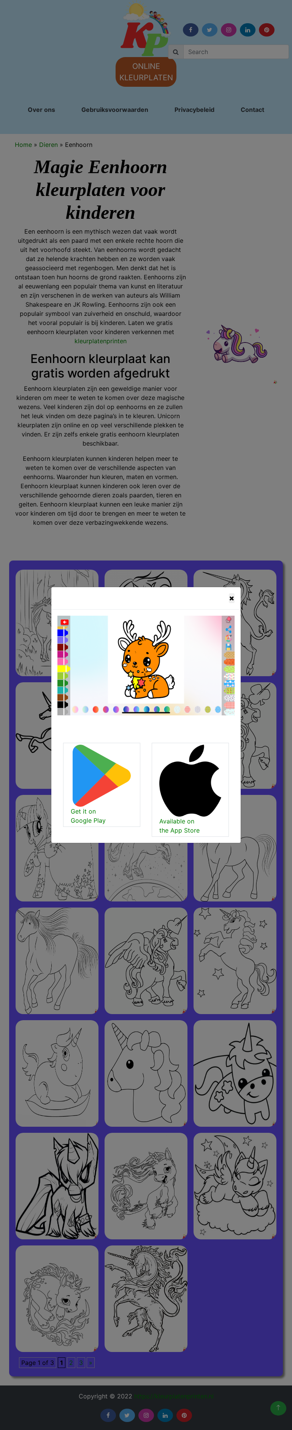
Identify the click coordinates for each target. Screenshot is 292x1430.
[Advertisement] (117, 138)
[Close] (232, 598)
